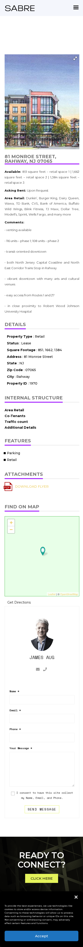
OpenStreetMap (69, 594)
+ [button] (11, 523)
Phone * (15, 729)
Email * (15, 710)
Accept (41, 936)
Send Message (42, 809)
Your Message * (20, 748)
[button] (76, 897)
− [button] (11, 529)
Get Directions (19, 602)
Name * (14, 691)
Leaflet (52, 594)
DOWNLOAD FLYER (32, 486)
